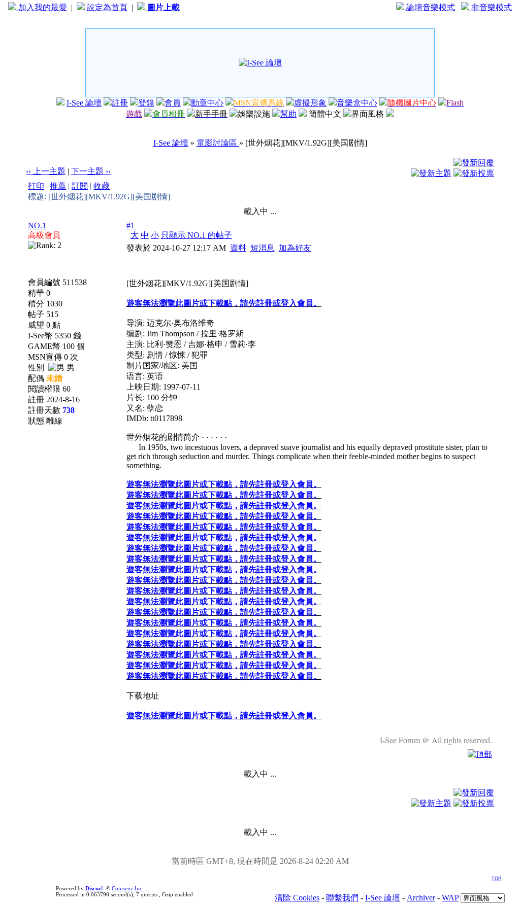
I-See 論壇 (84, 102)
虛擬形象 (310, 102)
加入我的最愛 (41, 7)
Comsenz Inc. (128, 888)
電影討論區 (218, 142)
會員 (173, 102)
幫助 (288, 114)
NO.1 (37, 225)
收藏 (101, 186)
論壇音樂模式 (429, 7)
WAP (450, 897)
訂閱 (80, 186)
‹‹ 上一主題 (46, 171)
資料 (238, 247)
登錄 (146, 102)
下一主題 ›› (91, 171)
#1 (130, 225)
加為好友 (295, 247)
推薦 (58, 186)
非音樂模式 (490, 7)
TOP (496, 878)
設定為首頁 (106, 7)
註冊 (120, 102)
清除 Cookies (297, 897)
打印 (36, 186)
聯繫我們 (342, 897)
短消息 (262, 247)
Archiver (421, 897)
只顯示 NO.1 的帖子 (196, 235)
